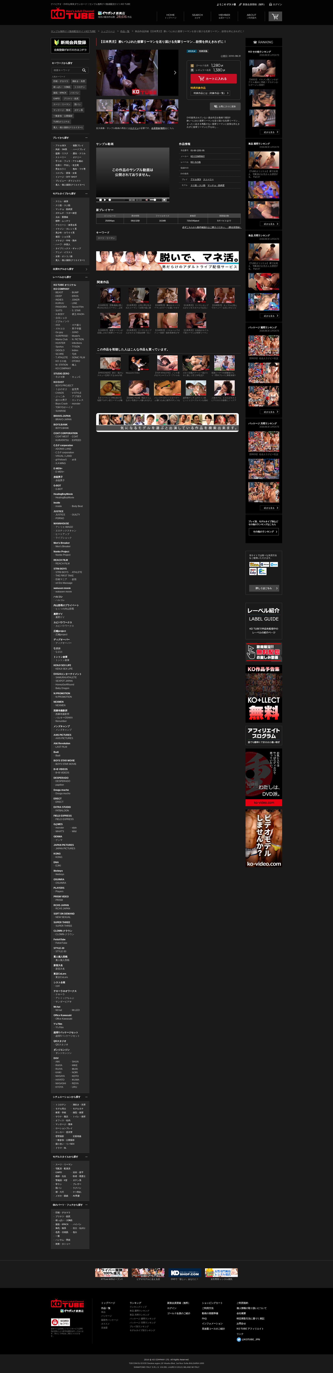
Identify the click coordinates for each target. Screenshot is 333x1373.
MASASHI (61, 1083)
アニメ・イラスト (64, 252)
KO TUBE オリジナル (65, 285)
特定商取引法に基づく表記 (250, 1318)
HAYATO (60, 1079)
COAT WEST (62, 436)
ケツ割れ (77, 1192)
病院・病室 (78, 1112)
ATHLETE (77, 572)
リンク (240, 1334)
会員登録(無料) (158, 128)
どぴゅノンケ (62, 321)
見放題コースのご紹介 (213, 1328)
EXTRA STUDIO (62, 807)
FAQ (204, 1318)
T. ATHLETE (62, 357)
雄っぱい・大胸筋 (61, 87)
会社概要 (241, 1313)
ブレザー (77, 1184)
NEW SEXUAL (63, 917)
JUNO (75, 332)
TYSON (76, 346)
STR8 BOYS (60, 568)
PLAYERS (59, 888)
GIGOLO (60, 350)
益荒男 (75, 389)
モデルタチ (78, 1108)
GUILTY (76, 514)
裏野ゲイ (58, 614)
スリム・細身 (62, 201)
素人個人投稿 (60, 956)
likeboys (58, 870)
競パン (77, 104)
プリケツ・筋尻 (71, 98)
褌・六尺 (60, 1192)
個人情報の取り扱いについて (252, 1308)
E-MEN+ (58, 468)
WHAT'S (60, 831)
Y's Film (58, 1024)
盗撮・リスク (62, 153)
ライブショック (64, 537)
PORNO (60, 518)
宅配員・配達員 (63, 1168)
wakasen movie (62, 588)
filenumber (61, 721)
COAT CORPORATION (66, 433)
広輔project (60, 631)
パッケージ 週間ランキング (143, 1318)
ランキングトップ (138, 1307)
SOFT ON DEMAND (64, 913)
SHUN (75, 1061)
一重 (58, 1236)
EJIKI (58, 865)
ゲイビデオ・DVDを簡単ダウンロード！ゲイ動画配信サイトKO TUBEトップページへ (67, 1303)
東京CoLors (60, 973)
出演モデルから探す (63, 269)
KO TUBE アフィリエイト (250, 1328)
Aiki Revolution (62, 743)
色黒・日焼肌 (62, 1232)
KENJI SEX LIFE (62, 665)
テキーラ (60, 994)
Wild (74, 831)
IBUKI (75, 1069)
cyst (58, 986)
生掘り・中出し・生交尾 (67, 165)
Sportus (60, 346)
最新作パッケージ (109, 1320)
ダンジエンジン (62, 1049)
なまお (57, 648)
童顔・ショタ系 (63, 237)
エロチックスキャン (66, 530)
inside (59, 506)
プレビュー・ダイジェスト (68, 181)
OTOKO (76, 361)
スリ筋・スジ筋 (63, 205)
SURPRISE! (62, 336)
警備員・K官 (61, 1180)
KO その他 (61, 361)
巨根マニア (61, 579)
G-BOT (57, 485)
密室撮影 (60, 1136)
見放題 (104, 1327)
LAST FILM (61, 747)
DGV (56, 1058)
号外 (74, 354)
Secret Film (78, 307)
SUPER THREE (62, 922)
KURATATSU (62, 440)
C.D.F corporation (63, 445)
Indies (75, 350)
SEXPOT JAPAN (64, 681)
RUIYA (59, 1069)
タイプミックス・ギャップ (68, 248)
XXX (58, 325)
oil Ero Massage (64, 583)
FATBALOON (62, 810)
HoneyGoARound (65, 684)
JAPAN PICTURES (64, 845)
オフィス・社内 (63, 1120)
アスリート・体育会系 (66, 225)
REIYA (75, 1083)
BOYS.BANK (61, 424)
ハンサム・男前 (63, 1240)
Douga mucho (61, 790)
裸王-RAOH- (78, 314)
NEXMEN (59, 702)
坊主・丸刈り (79, 1228)
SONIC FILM (78, 357)
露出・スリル (79, 153)
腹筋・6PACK (59, 93)
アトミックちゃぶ (65, 998)
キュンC (76, 377)
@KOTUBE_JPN (251, 1339)
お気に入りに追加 (227, 106)
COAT (75, 436)
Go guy (59, 332)
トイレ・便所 (79, 1116)
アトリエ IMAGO (64, 527)
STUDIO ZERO (61, 373)
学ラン (59, 1184)
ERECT (57, 798)
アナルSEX (61, 145)
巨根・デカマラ (60, 81)
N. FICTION (78, 339)
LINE (74, 303)
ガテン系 (78, 110)
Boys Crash (62, 403)
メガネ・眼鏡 (62, 1196)
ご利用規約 (242, 1303)
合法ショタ (61, 318)
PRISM (59, 900)
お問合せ (241, 1323)
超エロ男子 (61, 400)
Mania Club (62, 339)
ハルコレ (58, 596)
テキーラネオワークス (65, 991)
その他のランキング (263, 531)
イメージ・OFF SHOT (66, 177)
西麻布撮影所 (60, 710)
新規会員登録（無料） (254, 4)
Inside (57, 502)
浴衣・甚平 (78, 1172)
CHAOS (60, 393)
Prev (99, 72)
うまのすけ (61, 389)
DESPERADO (61, 778)
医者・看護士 (79, 1176)
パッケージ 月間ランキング (143, 1322)
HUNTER (60, 343)
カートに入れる (216, 78)
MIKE (74, 1065)
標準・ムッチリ (63, 221)
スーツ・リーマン (61, 104)
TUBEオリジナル (61, 121)
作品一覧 (125, 31)
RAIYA (59, 1065)
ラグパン (77, 1188)
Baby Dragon (62, 688)
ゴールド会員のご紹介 (178, 1313)
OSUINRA (59, 879)
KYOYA (59, 1087)
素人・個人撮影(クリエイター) (67, 127)
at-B (74, 459)
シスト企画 (59, 982)
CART (275, 16)
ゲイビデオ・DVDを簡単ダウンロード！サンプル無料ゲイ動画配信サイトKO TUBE (90, 4)
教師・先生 (61, 1176)
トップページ (170, 16)
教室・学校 (61, 1112)
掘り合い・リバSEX (65, 1144)
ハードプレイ (79, 149)
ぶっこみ (60, 396)
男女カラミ (61, 169)
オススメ (105, 1324)
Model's (76, 336)
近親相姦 (77, 1136)
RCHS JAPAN (61, 905)
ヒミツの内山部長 (65, 608)
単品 (103, 1312)
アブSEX (76, 396)
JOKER (76, 299)
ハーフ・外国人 (63, 244)
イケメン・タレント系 (66, 229)
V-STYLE (76, 393)
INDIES (59, 299)
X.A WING (61, 463)
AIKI (58, 1061)
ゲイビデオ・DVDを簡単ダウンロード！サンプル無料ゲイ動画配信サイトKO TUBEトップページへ (72, 13)
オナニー (77, 157)
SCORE (60, 354)
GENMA (58, 836)
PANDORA (61, 307)
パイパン (74, 93)
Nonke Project (61, 551)
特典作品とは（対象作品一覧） (210, 93)
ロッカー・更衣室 (64, 1132)
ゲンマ (59, 840)
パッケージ (106, 1316)
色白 (75, 1232)
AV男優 (76, 1196)
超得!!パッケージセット (66, 1032)
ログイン (277, 4)
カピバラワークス (63, 622)
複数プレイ (78, 145)
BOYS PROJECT (64, 385)
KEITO (75, 1076)
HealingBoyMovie (63, 494)
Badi (56, 752)
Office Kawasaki (62, 1015)
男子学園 (76, 328)
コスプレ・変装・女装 (66, 173)
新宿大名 (58, 965)
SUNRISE (61, 411)
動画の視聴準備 (210, 1313)
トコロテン (79, 87)
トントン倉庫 (60, 657)
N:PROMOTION (62, 693)
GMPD (56, 98)
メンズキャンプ (62, 726)
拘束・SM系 (61, 149)
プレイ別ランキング (139, 1326)
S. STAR (76, 310)
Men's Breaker (62, 543)
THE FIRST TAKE (65, 575)
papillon (60, 784)
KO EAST (59, 382)
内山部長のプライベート (66, 605)
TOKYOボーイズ (64, 407)
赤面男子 (58, 477)
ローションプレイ (64, 1128)
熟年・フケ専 (79, 169)
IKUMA (75, 1079)
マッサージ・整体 (61, 110)
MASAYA (60, 1076)
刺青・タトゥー (63, 1244)
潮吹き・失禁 (78, 81)
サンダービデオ (64, 1001)
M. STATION (62, 364)
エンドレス (77, 400)
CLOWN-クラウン (63, 931)
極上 (74, 364)
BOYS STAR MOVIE (64, 760)
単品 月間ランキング (139, 1315)
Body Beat (77, 506)
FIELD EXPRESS (63, 815)
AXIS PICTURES (62, 735)
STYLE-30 (59, 948)
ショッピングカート (212, 1303)
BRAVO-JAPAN (62, 416)
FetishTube (60, 939)
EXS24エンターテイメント (68, 674)
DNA (56, 862)
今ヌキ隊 (60, 377)
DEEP (59, 296)
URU (74, 1087)
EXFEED (76, 440)
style (74, 827)
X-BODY (60, 314)
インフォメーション (212, 1323)
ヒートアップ (62, 534)
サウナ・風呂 (62, 1116)
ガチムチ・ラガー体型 (66, 213)
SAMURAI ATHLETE (66, 677)
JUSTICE (58, 511)
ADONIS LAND (63, 449)
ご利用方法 (208, 1308)
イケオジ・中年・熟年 (66, 240)
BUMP (75, 292)
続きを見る (269, 132)
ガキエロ (60, 328)
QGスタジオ (60, 1041)
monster (76, 403)
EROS (75, 296)
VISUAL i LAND (64, 456)
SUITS (59, 310)
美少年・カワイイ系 (65, 232)
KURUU (60, 303)
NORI (75, 1072)
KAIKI (58, 1072)
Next (175, 72)
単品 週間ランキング (139, 1311)
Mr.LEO (76, 1010)
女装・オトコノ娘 (64, 256)
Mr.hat (57, 1007)
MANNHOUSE (61, 523)
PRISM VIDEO (61, 896)
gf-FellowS (61, 459)
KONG (57, 853)
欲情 (74, 579)
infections (77, 343)
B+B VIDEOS (61, 769)
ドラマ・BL (61, 1148)
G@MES (58, 824)
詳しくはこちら (264, 588)
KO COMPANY (61, 289)
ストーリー (61, 157)
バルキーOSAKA (64, 717)
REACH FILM (61, 560)
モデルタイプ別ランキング (142, 1330)
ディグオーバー (62, 639)
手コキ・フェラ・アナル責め (69, 161)
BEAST (59, 292)
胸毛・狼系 (61, 1228)
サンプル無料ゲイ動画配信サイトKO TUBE (73, 31)
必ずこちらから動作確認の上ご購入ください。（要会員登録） (212, 227)
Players (59, 891)
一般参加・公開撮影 (62, 116)
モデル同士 (61, 1108)
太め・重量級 (62, 217)
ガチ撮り (76, 325)
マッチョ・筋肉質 (64, 209)
